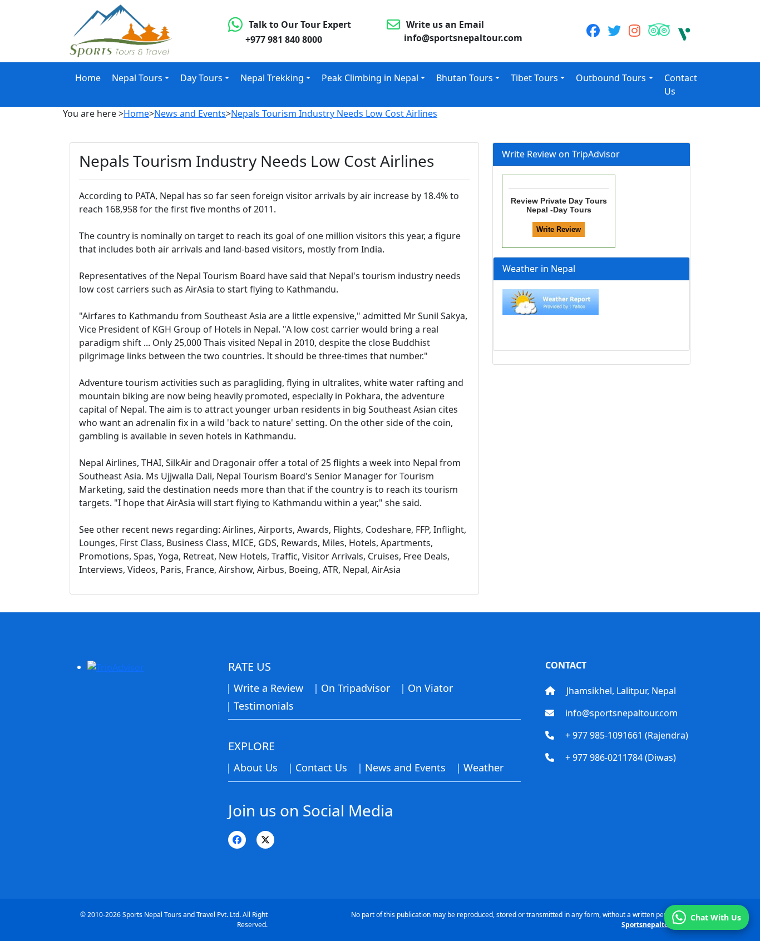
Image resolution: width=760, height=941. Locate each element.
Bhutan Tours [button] (464, 78)
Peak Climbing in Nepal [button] (370, 78)
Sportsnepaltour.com (655, 924)
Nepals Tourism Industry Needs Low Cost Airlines (334, 113)
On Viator (430, 688)
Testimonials (264, 705)
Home (88, 78)
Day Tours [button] (201, 78)
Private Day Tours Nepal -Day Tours (566, 205)
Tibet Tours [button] (534, 78)
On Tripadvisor (355, 688)
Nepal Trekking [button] (272, 78)
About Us (256, 767)
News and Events (190, 113)
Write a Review (268, 688)
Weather (483, 767)
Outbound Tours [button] (611, 78)
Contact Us (680, 84)
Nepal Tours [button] (137, 78)
